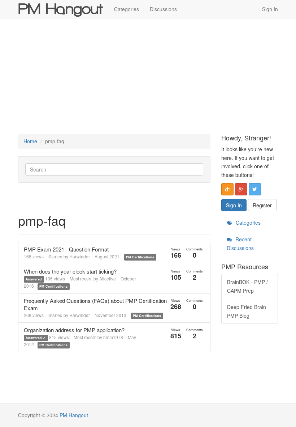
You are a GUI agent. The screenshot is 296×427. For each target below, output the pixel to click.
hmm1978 (113, 337)
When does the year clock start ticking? (70, 271)
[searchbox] (114, 169)
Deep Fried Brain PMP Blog (246, 311)
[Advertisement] (148, 76)
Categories (126, 9)
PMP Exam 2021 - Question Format (66, 249)
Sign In (270, 9)
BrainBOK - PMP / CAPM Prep (247, 286)
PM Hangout (74, 415)
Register (262, 205)
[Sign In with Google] (241, 189)
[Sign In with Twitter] (255, 189)
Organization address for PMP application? (74, 330)
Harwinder (79, 256)
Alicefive (107, 278)
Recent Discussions (240, 243)
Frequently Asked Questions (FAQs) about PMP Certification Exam (95, 304)
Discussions (163, 9)
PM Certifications (140, 257)
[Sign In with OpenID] (227, 189)
